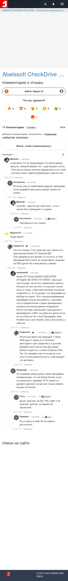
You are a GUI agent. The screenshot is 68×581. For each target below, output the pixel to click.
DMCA (39, 576)
